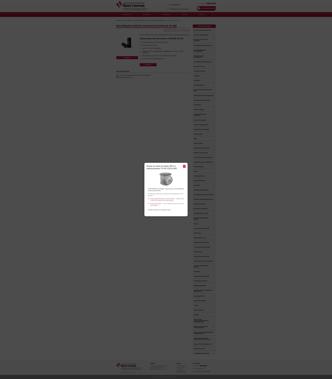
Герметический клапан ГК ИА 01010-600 (162, 198)
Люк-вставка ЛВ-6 (155, 203)
